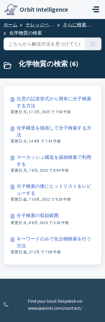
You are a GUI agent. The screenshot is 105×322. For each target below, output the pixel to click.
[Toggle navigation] (96, 9)
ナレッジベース (42, 24)
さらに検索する (79, 24)
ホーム (11, 24)
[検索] (93, 43)
